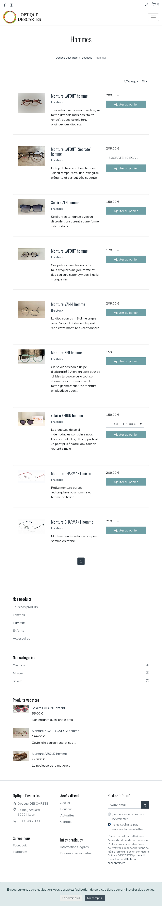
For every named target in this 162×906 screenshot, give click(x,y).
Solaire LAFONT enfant (48, 708)
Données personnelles (76, 853)
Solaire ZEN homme (65, 202)
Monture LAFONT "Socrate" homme (71, 151)
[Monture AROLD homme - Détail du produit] (22, 756)
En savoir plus (71, 898)
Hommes (19, 623)
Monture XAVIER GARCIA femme (55, 731)
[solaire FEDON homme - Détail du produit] (31, 419)
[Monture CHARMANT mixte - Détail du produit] (31, 476)
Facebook (20, 845)
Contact (66, 822)
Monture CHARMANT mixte (71, 473)
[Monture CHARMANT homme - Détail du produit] (31, 526)
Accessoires (21, 638)
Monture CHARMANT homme (72, 522)
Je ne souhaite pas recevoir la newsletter (127, 826)
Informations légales (74, 847)
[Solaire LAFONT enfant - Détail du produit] (22, 709)
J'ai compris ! (95, 898)
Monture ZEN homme (66, 353)
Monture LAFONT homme (69, 96)
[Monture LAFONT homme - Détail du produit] (31, 103)
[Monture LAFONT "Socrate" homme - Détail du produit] (31, 156)
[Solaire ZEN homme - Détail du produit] (31, 206)
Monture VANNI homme (68, 304)
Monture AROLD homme (49, 754)
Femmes (19, 615)
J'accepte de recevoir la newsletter (128, 816)
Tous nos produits (25, 607)
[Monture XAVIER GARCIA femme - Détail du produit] (22, 733)
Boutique (66, 809)
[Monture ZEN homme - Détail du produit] (31, 356)
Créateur (81, 665)
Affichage (130, 81)
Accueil (65, 803)
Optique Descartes (67, 57)
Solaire (81, 681)
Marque (81, 673)
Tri (143, 81)
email (141, 855)
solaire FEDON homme (67, 415)
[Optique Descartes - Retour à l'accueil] (24, 13)
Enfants (18, 630)
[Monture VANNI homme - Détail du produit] (31, 309)
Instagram (20, 852)
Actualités (67, 815)
